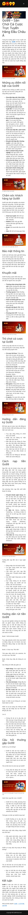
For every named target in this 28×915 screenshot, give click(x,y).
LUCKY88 (21, 903)
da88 (15, 903)
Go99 (13, 41)
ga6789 (4, 905)
